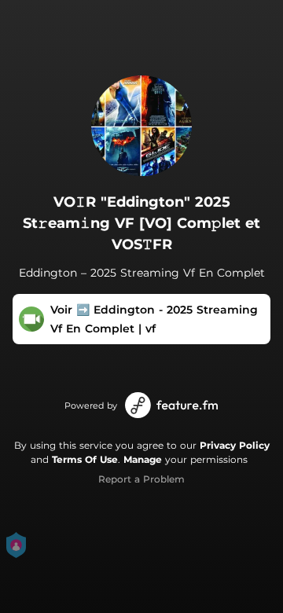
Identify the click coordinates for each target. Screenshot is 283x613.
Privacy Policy (235, 445)
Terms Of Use (85, 459)
